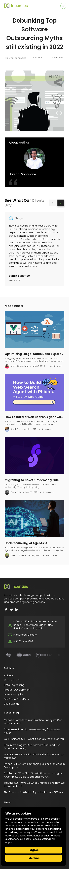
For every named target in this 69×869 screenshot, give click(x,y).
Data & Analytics (14, 694)
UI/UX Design (11, 704)
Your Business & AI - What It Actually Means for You (34, 739)
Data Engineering (14, 685)
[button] (52, 203)
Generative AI (12, 680)
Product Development (17, 689)
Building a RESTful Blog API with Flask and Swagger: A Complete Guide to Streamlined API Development (33, 777)
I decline (34, 858)
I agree (34, 850)
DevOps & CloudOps (16, 699)
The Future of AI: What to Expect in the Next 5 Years (33, 792)
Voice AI (8, 675)
